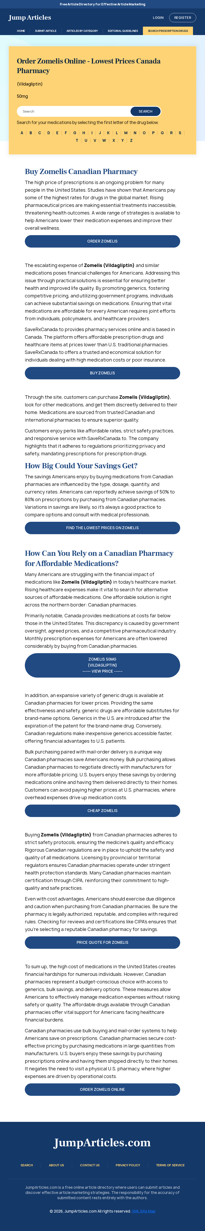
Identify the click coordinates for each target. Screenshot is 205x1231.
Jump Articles (30, 17)
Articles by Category (82, 31)
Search (145, 111)
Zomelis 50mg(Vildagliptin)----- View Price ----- (102, 665)
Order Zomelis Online (102, 1089)
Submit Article (45, 31)
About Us (56, 1165)
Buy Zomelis (102, 373)
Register (182, 17)
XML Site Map (144, 1211)
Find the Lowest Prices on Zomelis (102, 527)
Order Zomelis (102, 241)
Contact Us (90, 1165)
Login (158, 17)
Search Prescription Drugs (168, 31)
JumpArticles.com (102, 1142)
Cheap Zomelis (102, 810)
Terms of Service (170, 1165)
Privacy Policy (128, 1165)
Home (21, 31)
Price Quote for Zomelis (102, 942)
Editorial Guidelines (123, 31)
